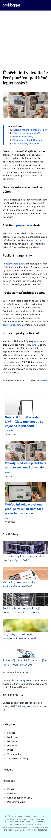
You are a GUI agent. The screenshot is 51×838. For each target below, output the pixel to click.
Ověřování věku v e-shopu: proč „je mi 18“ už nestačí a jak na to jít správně (24, 509)
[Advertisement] (25, 37)
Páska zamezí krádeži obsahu (27, 140)
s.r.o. (34, 344)
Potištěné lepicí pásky (14, 263)
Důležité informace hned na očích (29, 129)
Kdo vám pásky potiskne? (25, 143)
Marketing (44, 380)
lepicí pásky (35, 240)
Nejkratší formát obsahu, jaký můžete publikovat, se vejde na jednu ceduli (24, 421)
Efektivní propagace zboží (26, 133)
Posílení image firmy (22, 136)
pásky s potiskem (12, 324)
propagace (24, 225)
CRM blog (21, 706)
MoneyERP (24, 680)
